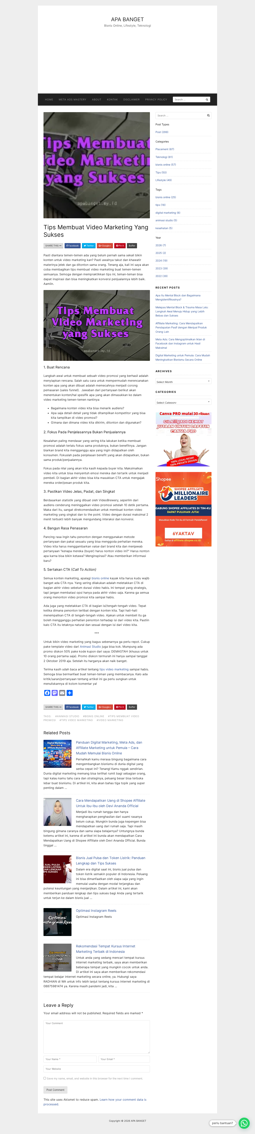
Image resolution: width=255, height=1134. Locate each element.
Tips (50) (161, 172)
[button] (244, 1123)
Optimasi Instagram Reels (96, 911)
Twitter (90, 245)
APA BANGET (127, 19)
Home (49, 99)
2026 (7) (161, 245)
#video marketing (110, 720)
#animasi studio (67, 716)
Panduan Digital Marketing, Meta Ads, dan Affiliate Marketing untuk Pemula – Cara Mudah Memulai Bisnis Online (109, 747)
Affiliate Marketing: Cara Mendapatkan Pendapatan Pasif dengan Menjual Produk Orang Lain (181, 327)
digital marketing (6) (168, 212)
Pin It (121, 245)
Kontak (112, 99)
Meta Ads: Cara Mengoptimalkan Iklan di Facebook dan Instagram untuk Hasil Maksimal (180, 343)
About (96, 99)
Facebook (73, 245)
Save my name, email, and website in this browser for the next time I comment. (95, 1078)
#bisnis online (93, 716)
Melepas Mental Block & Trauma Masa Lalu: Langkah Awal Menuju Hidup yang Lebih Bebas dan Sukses (182, 311)
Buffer (132, 245)
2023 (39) (162, 268)
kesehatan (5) (164, 228)
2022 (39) (162, 276)
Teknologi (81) (164, 157)
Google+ (106, 245)
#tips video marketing (76, 720)
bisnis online (100, 578)
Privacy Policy (156, 99)
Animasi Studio (90, 646)
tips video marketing (114, 669)
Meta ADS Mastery (72, 99)
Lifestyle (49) (164, 180)
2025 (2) (161, 252)
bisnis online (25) (166, 197)
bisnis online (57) (166, 164)
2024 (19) (161, 260)
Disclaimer (131, 99)
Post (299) (162, 132)
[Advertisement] (127, 56)
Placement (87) (165, 149)
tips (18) (161, 204)
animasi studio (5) (166, 220)
